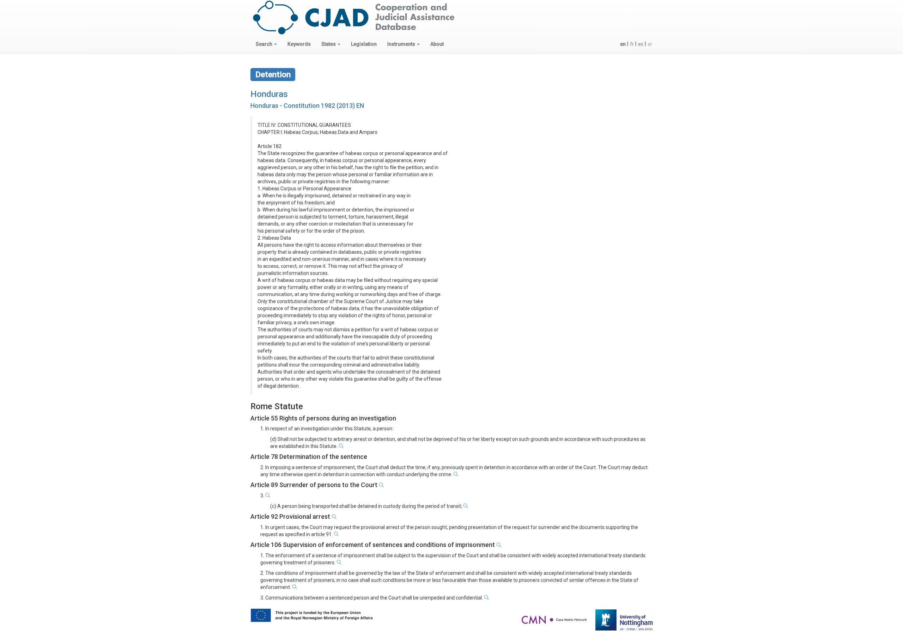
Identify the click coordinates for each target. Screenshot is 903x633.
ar (650, 44)
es (640, 44)
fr (632, 44)
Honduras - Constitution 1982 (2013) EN (307, 105)
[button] (266, 44)
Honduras (269, 94)
